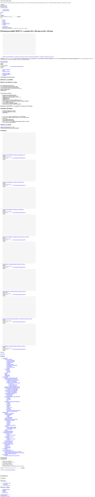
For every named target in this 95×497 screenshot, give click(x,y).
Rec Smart (9, 399)
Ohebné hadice (7, 444)
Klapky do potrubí (8, 414)
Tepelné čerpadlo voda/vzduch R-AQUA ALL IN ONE (14, 452)
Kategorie (2, 354)
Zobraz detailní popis (4, 61)
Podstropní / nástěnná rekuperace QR (11, 377)
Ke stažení (4, 75)
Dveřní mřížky (9, 429)
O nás (4, 21)
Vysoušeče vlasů (8, 449)
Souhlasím (2, 4)
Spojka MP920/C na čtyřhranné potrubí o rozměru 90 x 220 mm (14, 346)
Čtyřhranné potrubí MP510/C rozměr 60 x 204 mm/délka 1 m (13, 182)
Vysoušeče (5, 448)
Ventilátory (5, 358)
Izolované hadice (8, 446)
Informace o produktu (6, 73)
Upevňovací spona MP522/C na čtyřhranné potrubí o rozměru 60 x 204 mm (16, 236)
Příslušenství (5, 412)
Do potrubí (7, 369)
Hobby (8, 368)
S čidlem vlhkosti (10, 362)
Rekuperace (5, 376)
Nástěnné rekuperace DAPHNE (10, 390)
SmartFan (8, 397)
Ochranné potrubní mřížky (11, 427)
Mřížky (6, 426)
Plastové (8, 370)
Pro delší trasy (9, 366)
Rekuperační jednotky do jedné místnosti (12, 396)
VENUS (8, 403)
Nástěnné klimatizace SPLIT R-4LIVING (12, 455)
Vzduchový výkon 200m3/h (12, 391)
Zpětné (8, 416)
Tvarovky (6, 445)
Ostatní (8, 435)
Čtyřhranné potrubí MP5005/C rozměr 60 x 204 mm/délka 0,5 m (14, 154)
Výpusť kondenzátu (8, 441)
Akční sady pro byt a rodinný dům (13, 382)
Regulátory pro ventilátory (9, 413)
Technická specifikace (6, 74)
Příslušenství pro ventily (11, 425)
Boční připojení (9, 394)
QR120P (8, 402)
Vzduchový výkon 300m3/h (12, 380)
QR (7, 400)
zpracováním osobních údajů (10, 469)
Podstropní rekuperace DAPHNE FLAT (12, 387)
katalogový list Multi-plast (4, 127)
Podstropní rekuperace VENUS (10, 378)
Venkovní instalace (10, 364)
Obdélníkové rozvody (9, 436)
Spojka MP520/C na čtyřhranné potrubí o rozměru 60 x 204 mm (14, 264)
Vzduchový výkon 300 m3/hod (12, 388)
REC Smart (9, 409)
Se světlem (9, 422)
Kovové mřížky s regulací (11, 428)
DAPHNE (9, 405)
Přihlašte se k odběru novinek (5, 467)
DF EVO (8, 404)
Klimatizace (5, 454)
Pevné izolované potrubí (9, 443)
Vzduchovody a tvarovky (7, 442)
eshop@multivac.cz (6, 485)
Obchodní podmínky (6, 23)
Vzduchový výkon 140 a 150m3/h (13, 379)
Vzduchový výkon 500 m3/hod (12, 389)
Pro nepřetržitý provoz (11, 367)
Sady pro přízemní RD (13, 384)
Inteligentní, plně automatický (12, 365)
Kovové (8, 371)
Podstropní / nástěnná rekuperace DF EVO (12, 386)
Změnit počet (2, 66)
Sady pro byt (11, 383)
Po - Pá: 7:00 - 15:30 (6, 483)
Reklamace (4, 490)
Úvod (4, 19)
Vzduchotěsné (9, 417)
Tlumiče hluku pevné (8, 418)
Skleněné (8, 421)
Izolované (8, 372)
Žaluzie (6, 430)
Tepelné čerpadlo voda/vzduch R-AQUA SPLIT (13, 451)
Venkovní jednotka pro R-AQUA (10, 453)
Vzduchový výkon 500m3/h (12, 381)
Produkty (4, 20)
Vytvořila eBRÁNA (3, 495)
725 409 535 (5, 484)
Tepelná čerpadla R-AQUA (7, 450)
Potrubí (8, 437)
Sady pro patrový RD (13, 385)
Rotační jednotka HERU (9, 393)
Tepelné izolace (7, 447)
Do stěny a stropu (8, 359)
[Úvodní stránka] (3, 5)
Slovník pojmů (5, 492)
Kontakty (4, 24)
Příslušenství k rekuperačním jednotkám (12, 401)
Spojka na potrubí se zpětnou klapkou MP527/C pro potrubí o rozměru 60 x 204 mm (17, 318)
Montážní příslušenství (9, 431)
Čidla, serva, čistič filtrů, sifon (12, 411)
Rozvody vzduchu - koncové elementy (13, 410)
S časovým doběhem (10, 360)
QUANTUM (9, 407)
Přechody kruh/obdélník (9, 440)
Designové (9, 363)
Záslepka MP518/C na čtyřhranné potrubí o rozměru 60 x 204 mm (14, 291)
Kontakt (4, 491)
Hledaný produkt (3, 16)
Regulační (9, 415)
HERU (8, 406)
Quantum (8, 398)
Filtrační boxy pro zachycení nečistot (11, 419)
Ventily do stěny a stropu (9, 420)
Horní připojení (9, 395)
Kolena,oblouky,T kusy (11, 438)
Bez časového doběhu (11, 361)
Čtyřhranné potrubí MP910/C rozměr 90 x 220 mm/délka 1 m (13, 209)
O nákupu (4, 22)
